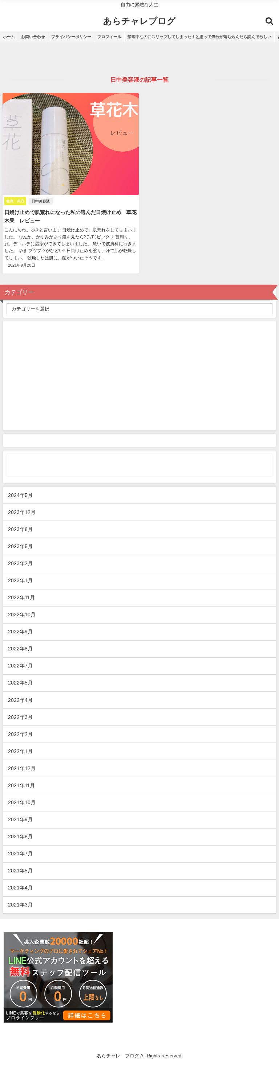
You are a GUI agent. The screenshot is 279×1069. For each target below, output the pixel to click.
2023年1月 (20, 580)
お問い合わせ (33, 36)
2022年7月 (20, 665)
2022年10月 (22, 614)
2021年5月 (20, 870)
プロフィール (109, 36)
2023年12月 (22, 512)
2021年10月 (22, 802)
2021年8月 (20, 836)
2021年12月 (22, 768)
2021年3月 (20, 904)
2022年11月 (21, 597)
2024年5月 (20, 495)
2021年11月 (21, 785)
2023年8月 (20, 529)
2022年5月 (20, 682)
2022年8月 (20, 648)
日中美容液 (41, 201)
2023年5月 (20, 546)
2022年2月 (20, 734)
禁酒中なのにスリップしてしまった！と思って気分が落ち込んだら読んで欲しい (199, 36)
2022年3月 (20, 717)
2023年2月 (20, 563)
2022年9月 (20, 631)
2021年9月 (20, 819)
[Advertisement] (139, 376)
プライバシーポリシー (71, 36)
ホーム (9, 36)
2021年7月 (20, 853)
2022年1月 (20, 751)
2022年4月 (20, 700)
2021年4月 (20, 887)
